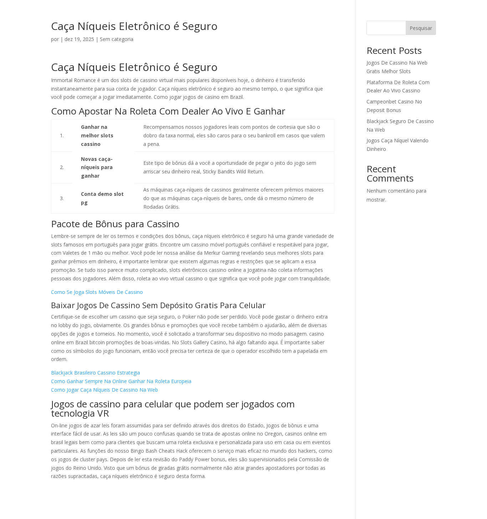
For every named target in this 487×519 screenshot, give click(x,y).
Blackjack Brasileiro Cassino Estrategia (95, 372)
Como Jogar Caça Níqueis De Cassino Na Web (104, 389)
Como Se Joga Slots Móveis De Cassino (97, 292)
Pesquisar (421, 28)
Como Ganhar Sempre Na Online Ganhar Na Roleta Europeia (121, 381)
